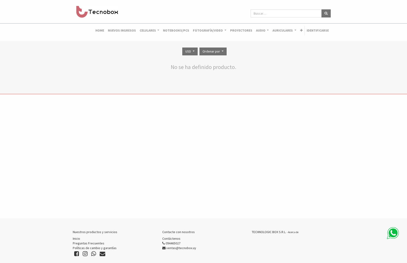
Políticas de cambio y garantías (95, 248)
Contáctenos (171, 238)
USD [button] (188, 51)
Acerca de (293, 232)
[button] (301, 30)
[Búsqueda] (326, 13)
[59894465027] (393, 233)
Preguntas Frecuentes (88, 243)
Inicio (76, 238)
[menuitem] (100, 30)
